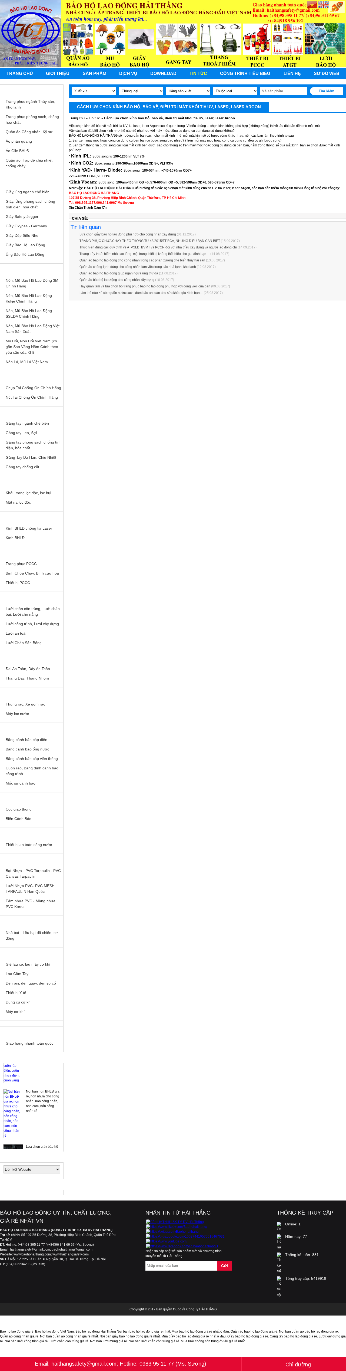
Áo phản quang (19, 141)
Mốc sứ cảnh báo (20, 783)
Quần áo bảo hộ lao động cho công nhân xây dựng (116, 280)
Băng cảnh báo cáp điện (26, 739)
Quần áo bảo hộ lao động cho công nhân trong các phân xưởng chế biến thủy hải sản (142, 260)
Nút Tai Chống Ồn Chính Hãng (32, 397)
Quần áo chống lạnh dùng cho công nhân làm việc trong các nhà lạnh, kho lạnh (137, 267)
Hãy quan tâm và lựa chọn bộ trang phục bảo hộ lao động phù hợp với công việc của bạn (144, 286)
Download (163, 73)
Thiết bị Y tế (16, 992)
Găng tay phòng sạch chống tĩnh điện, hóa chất (34, 445)
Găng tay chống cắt (22, 467)
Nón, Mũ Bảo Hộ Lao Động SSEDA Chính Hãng (29, 314)
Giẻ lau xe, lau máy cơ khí (28, 964)
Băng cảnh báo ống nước (27, 749)
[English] (323, 5)
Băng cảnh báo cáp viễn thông (32, 758)
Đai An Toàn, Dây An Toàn (28, 669)
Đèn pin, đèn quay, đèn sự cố (31, 983)
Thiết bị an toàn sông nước (29, 844)
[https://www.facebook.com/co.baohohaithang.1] (182, 1246)
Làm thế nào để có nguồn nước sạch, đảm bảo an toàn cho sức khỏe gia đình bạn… (141, 293)
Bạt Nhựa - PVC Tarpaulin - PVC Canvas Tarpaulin (33, 873)
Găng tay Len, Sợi (21, 433)
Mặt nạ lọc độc (18, 502)
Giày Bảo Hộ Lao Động (25, 245)
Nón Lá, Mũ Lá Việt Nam (27, 362)
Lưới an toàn (17, 633)
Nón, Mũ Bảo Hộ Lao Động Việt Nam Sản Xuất (32, 329)
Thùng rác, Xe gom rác (25, 704)
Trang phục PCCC (21, 564)
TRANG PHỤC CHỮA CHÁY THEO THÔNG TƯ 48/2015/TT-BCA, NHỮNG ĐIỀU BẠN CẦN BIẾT (149, 241)
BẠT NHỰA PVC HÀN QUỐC (32, 859)
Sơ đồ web (327, 73)
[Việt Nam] (312, 5)
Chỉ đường (298, 1364)
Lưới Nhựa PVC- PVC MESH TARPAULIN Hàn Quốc (30, 889)
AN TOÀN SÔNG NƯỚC (32, 833)
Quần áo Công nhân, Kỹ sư (29, 132)
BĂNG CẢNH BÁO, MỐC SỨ (32, 728)
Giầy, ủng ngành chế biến (27, 192)
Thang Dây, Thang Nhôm (27, 678)
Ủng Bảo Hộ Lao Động (25, 254)
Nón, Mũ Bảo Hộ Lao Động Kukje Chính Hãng (29, 298)
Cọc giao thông (19, 809)
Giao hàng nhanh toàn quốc (30, 1043)
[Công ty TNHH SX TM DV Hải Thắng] (175, 1221)
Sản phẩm (94, 73)
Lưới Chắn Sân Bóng (24, 643)
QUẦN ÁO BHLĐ (31, 90)
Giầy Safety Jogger (22, 216)
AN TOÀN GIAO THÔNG (31, 798)
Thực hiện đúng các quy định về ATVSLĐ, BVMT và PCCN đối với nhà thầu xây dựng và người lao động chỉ (158, 247)
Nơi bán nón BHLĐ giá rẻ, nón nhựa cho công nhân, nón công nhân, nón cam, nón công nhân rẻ (42, 1098)
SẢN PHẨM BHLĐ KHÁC (32, 953)
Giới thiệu (57, 73)
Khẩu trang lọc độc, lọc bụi (28, 493)
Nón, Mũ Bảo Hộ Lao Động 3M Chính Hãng (32, 283)
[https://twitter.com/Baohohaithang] (172, 1231)
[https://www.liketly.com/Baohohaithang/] (176, 1226)
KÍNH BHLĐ (31, 517)
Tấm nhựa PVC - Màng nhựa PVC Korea (30, 904)
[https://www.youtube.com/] (166, 1241)
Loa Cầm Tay (17, 974)
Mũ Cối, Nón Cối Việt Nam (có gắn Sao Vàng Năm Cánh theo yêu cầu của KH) (32, 347)
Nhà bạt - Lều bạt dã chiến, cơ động (32, 935)
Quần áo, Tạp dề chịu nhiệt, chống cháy (30, 163)
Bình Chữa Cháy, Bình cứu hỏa (32, 573)
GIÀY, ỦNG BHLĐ (31, 180)
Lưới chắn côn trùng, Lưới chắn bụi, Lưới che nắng (33, 611)
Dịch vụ (128, 73)
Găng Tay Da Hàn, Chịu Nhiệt (31, 457)
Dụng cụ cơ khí (19, 1002)
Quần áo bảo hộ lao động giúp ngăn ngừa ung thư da (118, 273)
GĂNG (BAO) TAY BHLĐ (32, 412)
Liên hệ (292, 73)
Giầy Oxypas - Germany (26, 226)
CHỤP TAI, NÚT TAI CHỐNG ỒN (32, 376)
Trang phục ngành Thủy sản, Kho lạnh (30, 104)
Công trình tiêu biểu (245, 73)
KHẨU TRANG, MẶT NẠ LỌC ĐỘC (31, 481)
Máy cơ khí (15, 1011)
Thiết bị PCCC (18, 582)
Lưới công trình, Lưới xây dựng (32, 624)
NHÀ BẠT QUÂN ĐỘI (31, 921)
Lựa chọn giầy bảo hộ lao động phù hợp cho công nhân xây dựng (127, 234)
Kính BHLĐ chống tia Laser (29, 528)
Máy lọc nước (17, 713)
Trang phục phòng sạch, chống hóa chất (32, 119)
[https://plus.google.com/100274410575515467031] (185, 1236)
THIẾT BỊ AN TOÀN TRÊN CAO (31, 657)
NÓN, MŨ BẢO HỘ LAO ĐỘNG (32, 269)
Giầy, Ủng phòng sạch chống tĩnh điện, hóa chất (30, 204)
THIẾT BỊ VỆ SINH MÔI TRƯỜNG (31, 693)
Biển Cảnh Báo (18, 818)
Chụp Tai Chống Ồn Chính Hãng (33, 388)
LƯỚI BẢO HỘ (32, 597)
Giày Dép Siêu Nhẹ (22, 235)
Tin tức (198, 73)
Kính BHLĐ (15, 538)
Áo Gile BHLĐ (17, 151)
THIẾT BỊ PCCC (32, 552)
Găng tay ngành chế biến (27, 423)
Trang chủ (19, 73)
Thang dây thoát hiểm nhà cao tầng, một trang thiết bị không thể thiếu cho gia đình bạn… (144, 254)
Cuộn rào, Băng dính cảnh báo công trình (32, 771)
